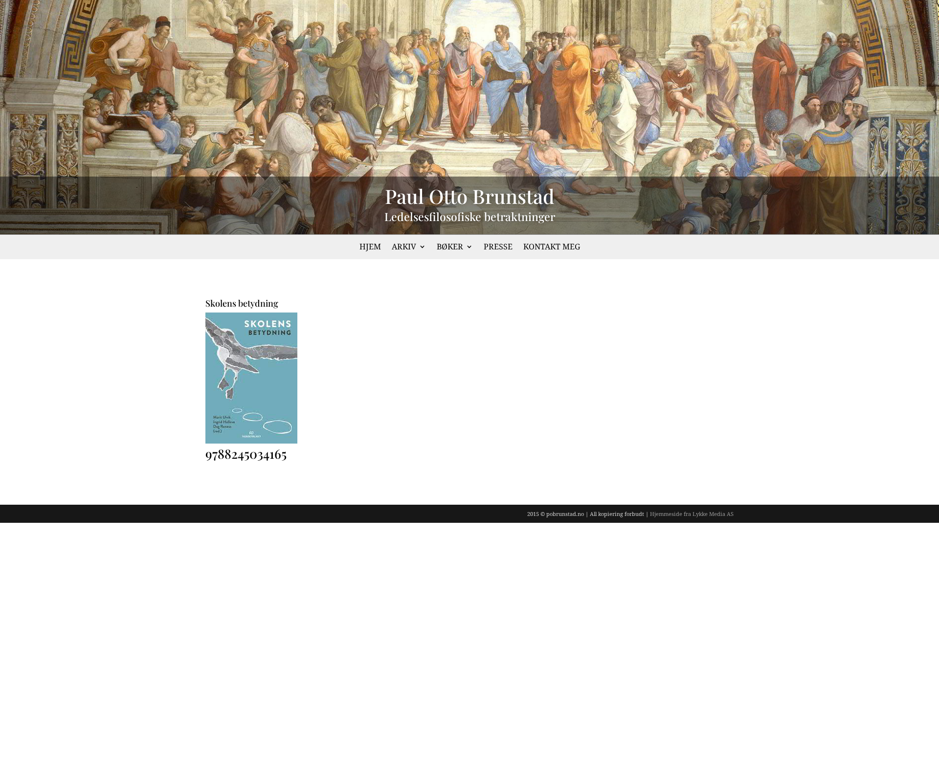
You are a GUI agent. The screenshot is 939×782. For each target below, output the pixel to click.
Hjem (370, 247)
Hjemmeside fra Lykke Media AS (692, 513)
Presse (498, 247)
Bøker (450, 247)
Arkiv (404, 247)
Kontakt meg (551, 247)
